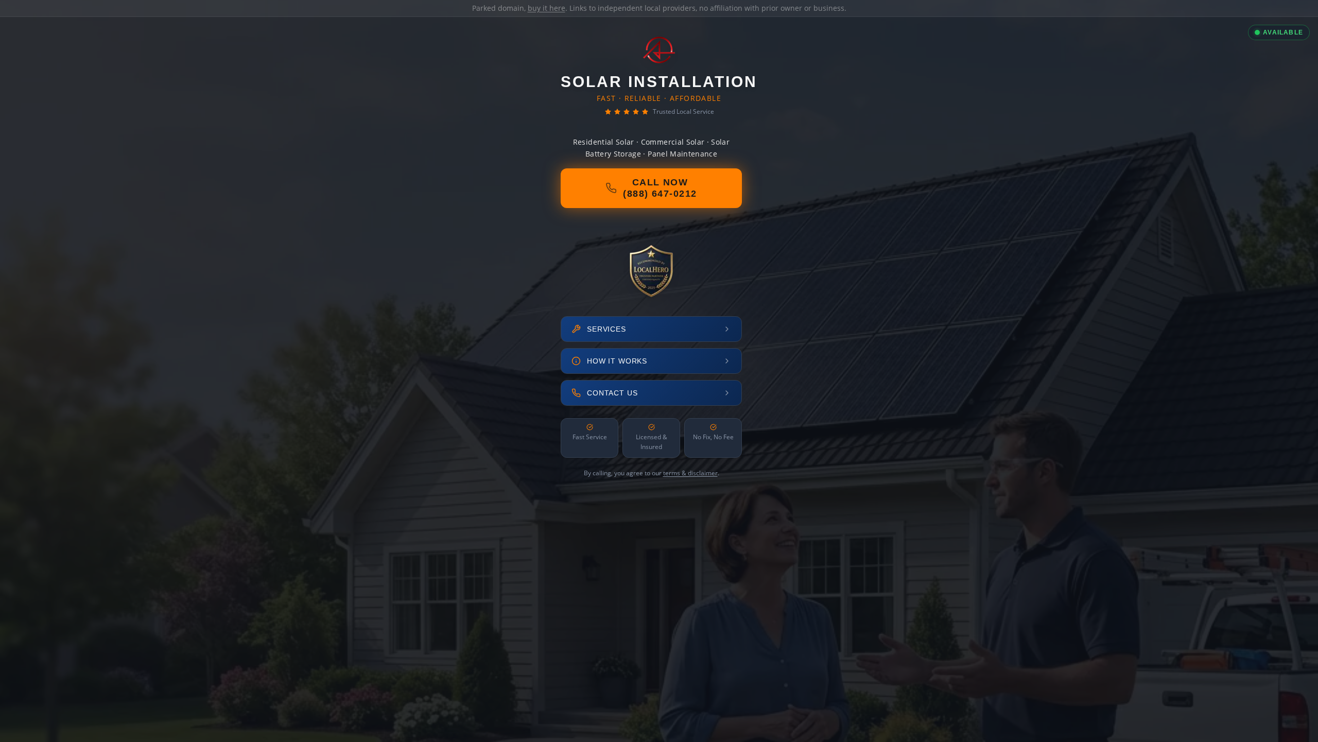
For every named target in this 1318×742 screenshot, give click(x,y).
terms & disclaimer (690, 473)
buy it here (546, 8)
